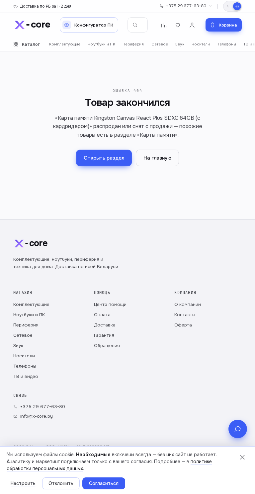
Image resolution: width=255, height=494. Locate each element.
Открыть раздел (104, 158)
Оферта (183, 325)
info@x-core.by (36, 416)
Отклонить (60, 483)
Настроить (23, 483)
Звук (179, 44)
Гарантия (104, 335)
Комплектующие (64, 44)
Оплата (102, 315)
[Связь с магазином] (237, 429)
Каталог (31, 44)
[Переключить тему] (232, 6)
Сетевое (159, 44)
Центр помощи (110, 304)
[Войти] (192, 25)
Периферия (133, 44)
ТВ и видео (25, 376)
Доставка (105, 325)
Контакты (184, 315)
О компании (187, 304)
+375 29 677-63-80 (186, 6)
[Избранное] (177, 25)
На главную (157, 158)
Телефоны (226, 44)
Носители (201, 44)
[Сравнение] (163, 25)
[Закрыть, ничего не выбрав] (242, 457)
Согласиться (104, 483)
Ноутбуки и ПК (101, 44)
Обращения (107, 345)
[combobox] (138, 25)
